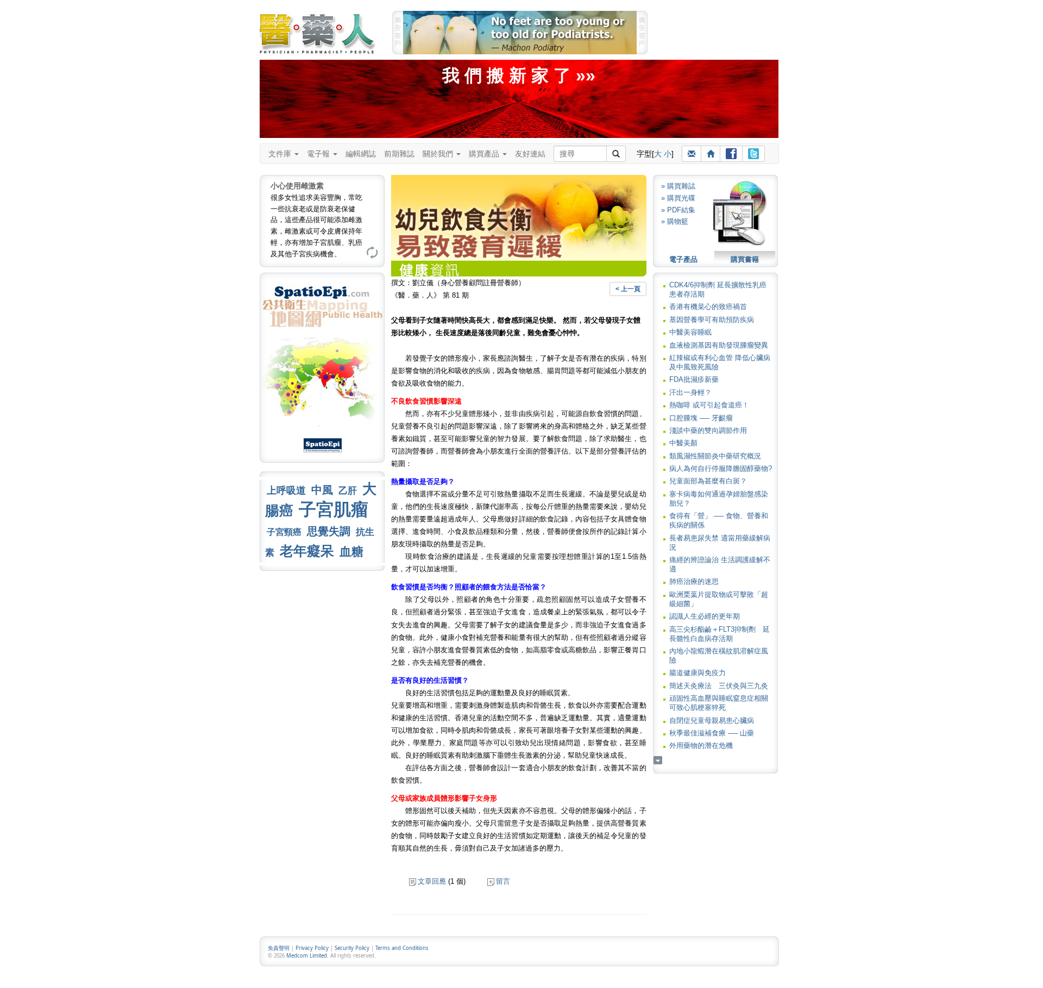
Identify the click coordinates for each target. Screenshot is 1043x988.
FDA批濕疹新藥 (694, 379)
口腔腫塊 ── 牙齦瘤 (701, 418)
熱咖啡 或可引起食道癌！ (709, 405)
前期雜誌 (399, 153)
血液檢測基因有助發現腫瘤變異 (718, 345)
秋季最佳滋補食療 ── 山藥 (711, 733)
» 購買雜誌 (678, 186)
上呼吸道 (286, 490)
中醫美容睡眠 (690, 332)
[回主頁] (710, 154)
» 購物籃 (674, 221)
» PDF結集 (678, 210)
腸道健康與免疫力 (697, 673)
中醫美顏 (683, 443)
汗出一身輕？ (690, 392)
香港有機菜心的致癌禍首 (708, 307)
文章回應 (432, 881)
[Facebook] (731, 154)
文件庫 (280, 153)
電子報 (319, 153)
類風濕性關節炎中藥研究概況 (715, 456)
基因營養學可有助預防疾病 (711, 320)
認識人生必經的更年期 (704, 616)
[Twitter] (753, 154)
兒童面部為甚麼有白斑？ (708, 481)
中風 (322, 490)
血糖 (351, 551)
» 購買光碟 (678, 198)
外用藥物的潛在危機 (701, 745)
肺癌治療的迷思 (694, 581)
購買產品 (485, 153)
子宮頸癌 (284, 532)
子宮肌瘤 (333, 509)
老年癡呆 (307, 551)
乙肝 (347, 490)
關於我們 (439, 153)
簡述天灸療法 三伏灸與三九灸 (718, 686)
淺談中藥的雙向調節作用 (708, 430)
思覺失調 (328, 531)
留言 (503, 881)
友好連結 (530, 153)
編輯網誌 (360, 153)
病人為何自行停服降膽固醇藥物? (720, 468)
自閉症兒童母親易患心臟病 (711, 720)
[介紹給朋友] (691, 154)
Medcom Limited (306, 955)
